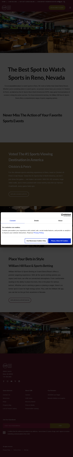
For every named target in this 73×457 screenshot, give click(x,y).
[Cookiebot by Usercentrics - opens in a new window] (62, 215)
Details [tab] (36, 220)
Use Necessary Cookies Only (36, 241)
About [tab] (60, 220)
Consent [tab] (12, 220)
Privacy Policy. (39, 233)
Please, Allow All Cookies (59, 241)
